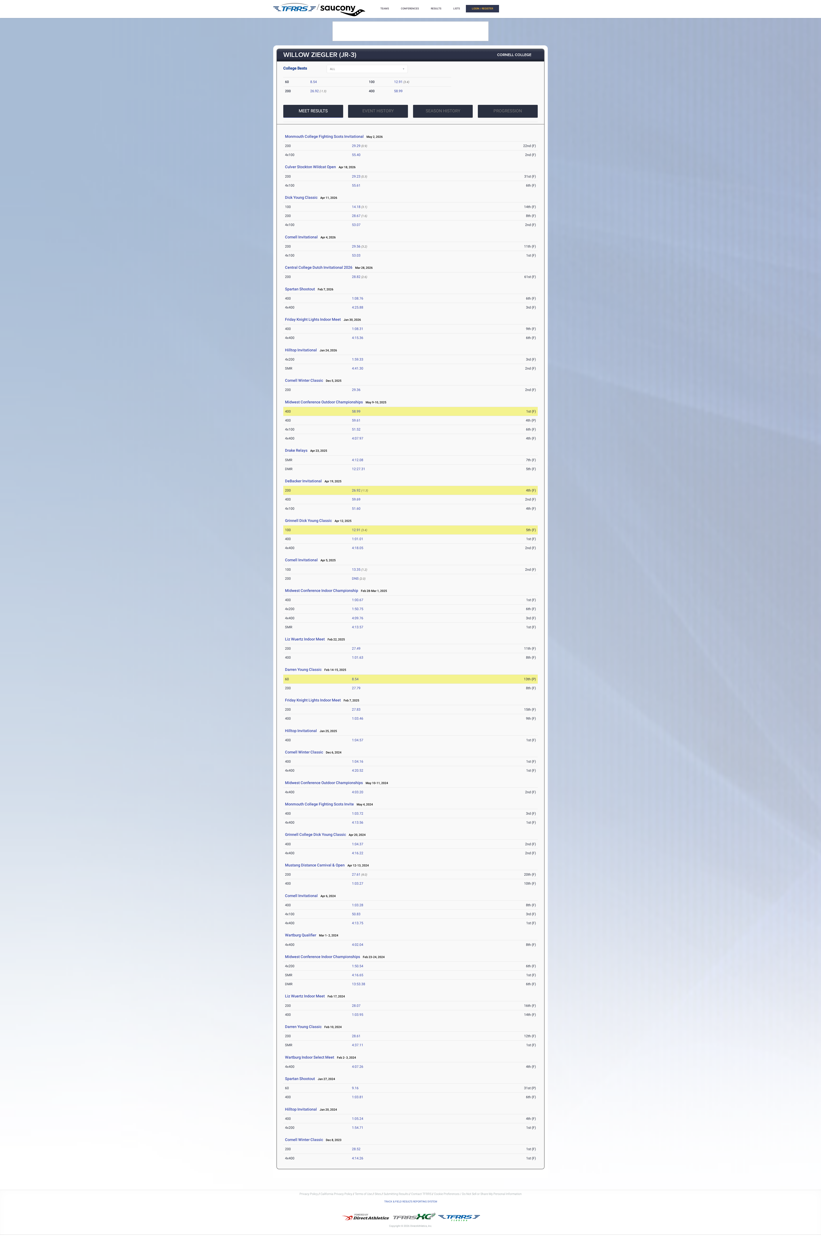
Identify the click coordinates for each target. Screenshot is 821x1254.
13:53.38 (358, 984)
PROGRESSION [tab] (507, 110)
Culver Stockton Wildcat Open (310, 167)
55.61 (356, 185)
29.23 (356, 176)
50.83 (356, 914)
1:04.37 (357, 844)
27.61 (356, 874)
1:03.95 (357, 1015)
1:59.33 (357, 359)
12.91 (398, 82)
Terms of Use (363, 1194)
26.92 (314, 91)
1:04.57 (357, 740)
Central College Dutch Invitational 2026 (319, 267)
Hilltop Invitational (301, 350)
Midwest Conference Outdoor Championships (324, 402)
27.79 (356, 688)
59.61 (356, 420)
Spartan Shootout (300, 289)
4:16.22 (357, 853)
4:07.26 (357, 1067)
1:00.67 (357, 600)
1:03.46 (357, 718)
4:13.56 (357, 822)
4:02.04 (357, 945)
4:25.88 (357, 307)
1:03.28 (357, 905)
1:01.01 (357, 539)
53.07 (356, 225)
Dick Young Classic (301, 197)
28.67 (356, 216)
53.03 (356, 255)
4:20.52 (357, 770)
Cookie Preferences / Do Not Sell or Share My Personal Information (478, 1194)
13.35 (356, 570)
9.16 (355, 1088)
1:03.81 (357, 1097)
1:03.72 (357, 813)
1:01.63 (357, 657)
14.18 (356, 207)
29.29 (356, 146)
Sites (378, 1194)
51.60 (356, 509)
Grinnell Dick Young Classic (308, 520)
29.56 (356, 246)
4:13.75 (357, 923)
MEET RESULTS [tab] (313, 110)
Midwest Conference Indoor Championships (322, 956)
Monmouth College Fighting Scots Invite (319, 804)
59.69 (356, 499)
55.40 (356, 155)
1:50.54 (357, 966)
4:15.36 (357, 338)
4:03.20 (357, 792)
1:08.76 (357, 298)
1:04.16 (357, 761)
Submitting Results (396, 1194)
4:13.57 (357, 627)
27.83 (356, 709)
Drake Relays (296, 450)
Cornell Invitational (301, 237)
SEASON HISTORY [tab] (443, 110)
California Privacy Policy (336, 1194)
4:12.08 (357, 460)
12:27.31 (358, 469)
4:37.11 (357, 1045)
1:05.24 (357, 1119)
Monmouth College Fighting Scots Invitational (324, 136)
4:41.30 (357, 368)
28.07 (356, 1006)
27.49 (356, 648)
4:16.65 (357, 975)
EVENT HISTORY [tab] (378, 110)
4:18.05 (357, 548)
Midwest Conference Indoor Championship (322, 590)
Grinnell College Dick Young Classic (315, 834)
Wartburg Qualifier (300, 935)
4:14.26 (357, 1158)
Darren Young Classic (303, 669)
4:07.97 (357, 438)
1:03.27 (357, 883)
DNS (355, 578)
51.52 (356, 429)
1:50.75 (357, 609)
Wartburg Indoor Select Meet (309, 1057)
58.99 (398, 91)
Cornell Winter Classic (304, 380)
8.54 (313, 82)
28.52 (356, 1149)
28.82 (356, 277)
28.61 (356, 1036)
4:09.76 (357, 618)
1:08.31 (357, 329)
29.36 (356, 390)
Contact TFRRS (421, 1194)
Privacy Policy (309, 1194)
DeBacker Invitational (303, 481)
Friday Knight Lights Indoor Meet (313, 319)
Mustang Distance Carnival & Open (315, 865)
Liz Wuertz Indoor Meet (305, 639)
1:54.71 (357, 1128)
